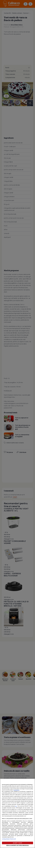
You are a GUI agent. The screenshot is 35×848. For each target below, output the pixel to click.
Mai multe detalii (16, 790)
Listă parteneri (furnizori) (9, 839)
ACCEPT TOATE (17, 843)
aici (16, 806)
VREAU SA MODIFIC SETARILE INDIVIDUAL (17, 845)
